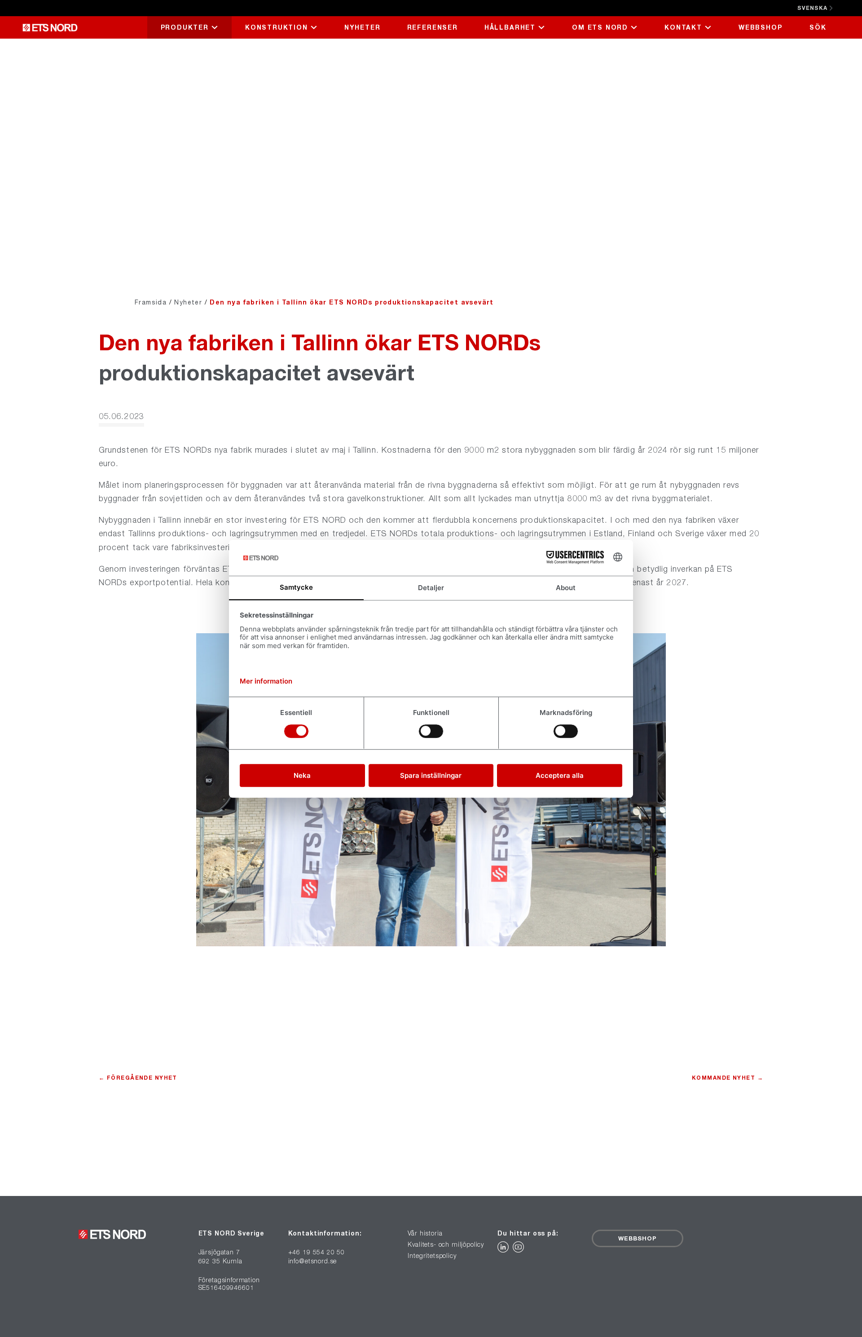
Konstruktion (276, 27)
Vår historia (425, 1233)
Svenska (812, 7)
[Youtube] (519, 1249)
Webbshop (761, 27)
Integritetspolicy (432, 1255)
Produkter (185, 27)
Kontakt (683, 27)
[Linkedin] (505, 1249)
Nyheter (362, 27)
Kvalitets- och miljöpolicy (446, 1244)
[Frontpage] (84, 27)
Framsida (151, 302)
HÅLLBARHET (510, 27)
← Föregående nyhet (138, 1077)
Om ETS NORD (600, 27)
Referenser (432, 27)
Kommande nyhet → (727, 1077)
